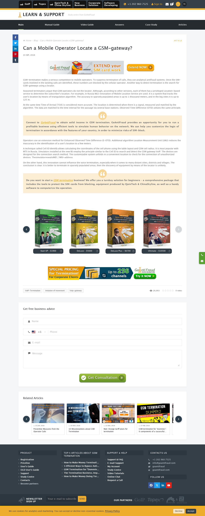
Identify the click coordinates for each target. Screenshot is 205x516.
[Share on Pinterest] (15, 54)
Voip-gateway (76, 291)
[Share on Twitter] (15, 43)
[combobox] (39, 332)
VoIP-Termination (32, 291)
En (178, 4)
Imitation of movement (55, 291)
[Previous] (26, 229)
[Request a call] (202, 255)
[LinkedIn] (163, 485)
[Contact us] (202, 261)
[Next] (178, 419)
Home (28, 41)
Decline (178, 511)
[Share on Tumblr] (15, 60)
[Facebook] (151, 485)
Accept (190, 511)
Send (82, 499)
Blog (36, 41)
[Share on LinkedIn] (15, 49)
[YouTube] (169, 485)
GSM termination (63, 180)
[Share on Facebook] (15, 37)
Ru (184, 4)
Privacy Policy (112, 511)
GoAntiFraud (48, 122)
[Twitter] (157, 485)
